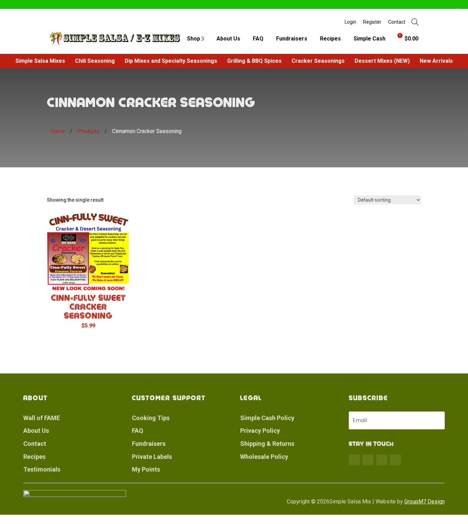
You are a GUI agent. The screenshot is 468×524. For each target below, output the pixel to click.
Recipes (330, 38)
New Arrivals (436, 61)
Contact (396, 22)
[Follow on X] (367, 459)
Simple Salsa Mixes (40, 61)
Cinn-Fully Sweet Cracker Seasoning (88, 307)
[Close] (457, 10)
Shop (193, 38)
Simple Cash (369, 38)
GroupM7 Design (424, 501)
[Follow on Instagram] (381, 459)
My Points (146, 469)
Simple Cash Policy (267, 417)
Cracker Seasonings (318, 61)
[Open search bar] (414, 22)
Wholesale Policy (264, 456)
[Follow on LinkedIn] (395, 459)
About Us (228, 38)
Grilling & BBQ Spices (254, 61)
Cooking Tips (151, 417)
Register (372, 22)
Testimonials (41, 469)
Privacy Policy (260, 430)
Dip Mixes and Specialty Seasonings (171, 61)
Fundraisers (291, 38)
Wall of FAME (41, 417)
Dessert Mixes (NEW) (382, 61)
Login (350, 22)
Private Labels (152, 456)
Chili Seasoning (95, 61)
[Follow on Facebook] (354, 459)
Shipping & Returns (267, 443)
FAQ (258, 38)
